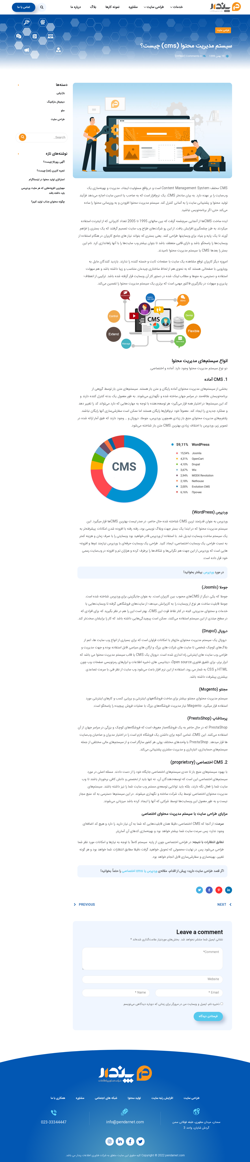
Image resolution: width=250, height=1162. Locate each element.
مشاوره (133, 7)
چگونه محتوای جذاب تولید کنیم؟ (48, 202)
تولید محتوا (134, 1098)
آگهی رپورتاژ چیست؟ (54, 162)
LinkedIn (228, 890)
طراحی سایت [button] (155, 7)
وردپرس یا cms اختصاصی (139, 871)
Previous (87, 904)
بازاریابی (61, 93)
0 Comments (194, 56)
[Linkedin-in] (120, 1141)
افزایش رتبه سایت (162, 1098)
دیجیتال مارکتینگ (56, 102)
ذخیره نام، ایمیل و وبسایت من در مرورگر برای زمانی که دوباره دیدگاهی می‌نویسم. (171, 1004)
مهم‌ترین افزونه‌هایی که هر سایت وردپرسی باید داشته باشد (43, 190)
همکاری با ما (58, 1098)
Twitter (199, 890)
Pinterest (218, 890)
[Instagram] (109, 1141)
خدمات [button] (178, 7)
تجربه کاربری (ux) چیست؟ (51, 171)
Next (221, 904)
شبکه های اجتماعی (106, 1098)
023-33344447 (53, 1122)
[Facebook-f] (130, 1141)
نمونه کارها (112, 7)
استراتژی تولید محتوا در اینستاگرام (47, 179)
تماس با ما (23, 7)
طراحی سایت (223, 30)
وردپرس (209, 572)
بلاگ (93, 7)
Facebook (209, 890)
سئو (63, 110)
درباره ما (75, 7)
